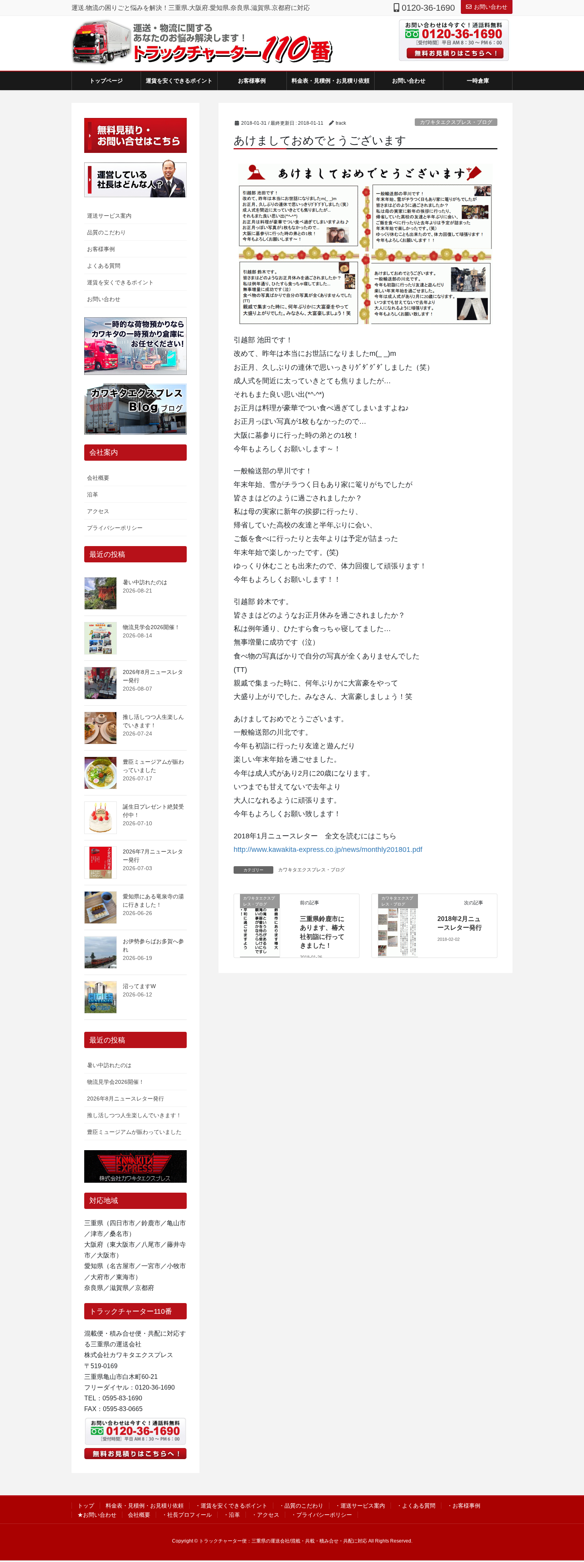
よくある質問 (103, 266)
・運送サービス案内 (360, 1505)
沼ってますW (139, 986)
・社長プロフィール (187, 1515)
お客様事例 (101, 249)
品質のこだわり (106, 232)
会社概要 (98, 478)
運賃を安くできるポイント (120, 282)
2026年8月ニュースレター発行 (125, 1098)
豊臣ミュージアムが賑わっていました (134, 1132)
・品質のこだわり (301, 1505)
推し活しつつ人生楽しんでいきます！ (134, 1115)
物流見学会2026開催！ (151, 627)
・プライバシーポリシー (321, 1515)
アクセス (98, 511)
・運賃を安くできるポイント (231, 1505)
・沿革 (231, 1515)
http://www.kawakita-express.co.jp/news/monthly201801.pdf (328, 849)
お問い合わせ (490, 7)
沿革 (92, 494)
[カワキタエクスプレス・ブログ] (260, 925)
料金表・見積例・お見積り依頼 (145, 1505)
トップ (85, 1505)
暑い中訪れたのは (145, 582)
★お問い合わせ (96, 1515)
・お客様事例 (463, 1505)
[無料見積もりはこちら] (451, 53)
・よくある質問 (415, 1505)
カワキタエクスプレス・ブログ (456, 122)
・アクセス (265, 1515)
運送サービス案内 (109, 215)
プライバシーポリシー (115, 528)
